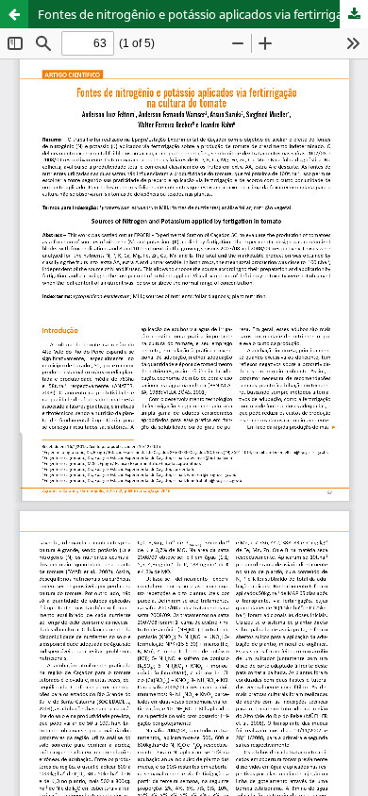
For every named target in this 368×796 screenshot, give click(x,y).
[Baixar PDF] (354, 14)
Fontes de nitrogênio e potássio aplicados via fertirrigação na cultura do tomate (203, 14)
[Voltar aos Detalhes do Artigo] (14, 14)
